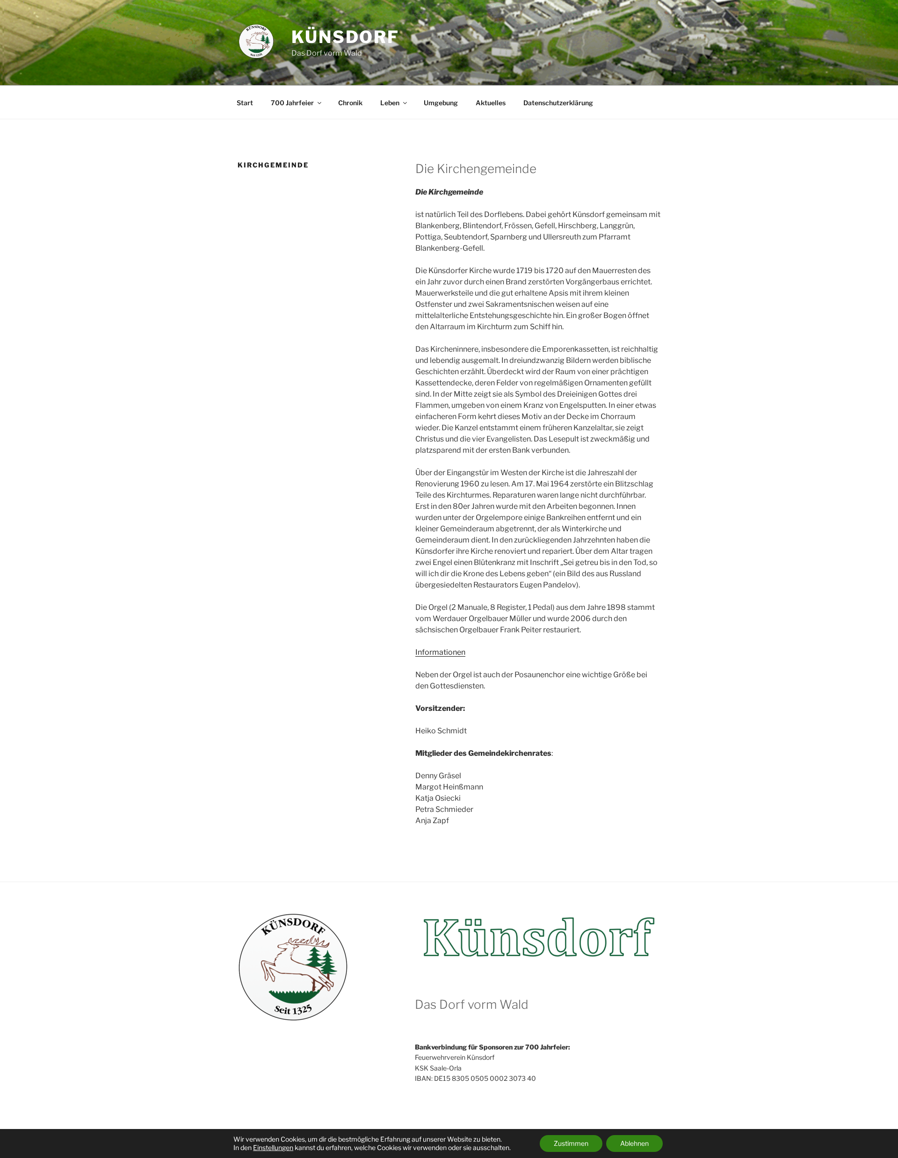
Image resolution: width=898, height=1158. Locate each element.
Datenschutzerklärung (558, 103)
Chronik (350, 103)
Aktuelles (491, 103)
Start (245, 103)
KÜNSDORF (345, 37)
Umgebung (441, 103)
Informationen (440, 652)
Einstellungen (273, 1147)
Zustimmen (571, 1143)
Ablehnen (634, 1143)
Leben (389, 103)
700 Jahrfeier (292, 103)
